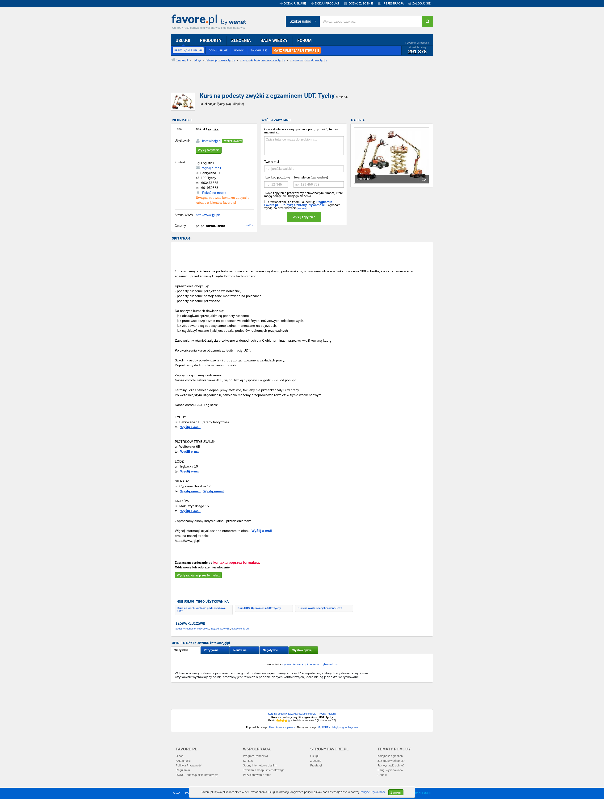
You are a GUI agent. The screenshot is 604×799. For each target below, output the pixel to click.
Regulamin (183, 770)
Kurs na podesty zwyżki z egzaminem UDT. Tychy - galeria (302, 713)
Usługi (314, 756)
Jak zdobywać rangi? (391, 760)
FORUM (304, 40)
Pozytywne (211, 650)
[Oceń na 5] (289, 720)
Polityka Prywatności (189, 765)
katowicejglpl (211, 141)
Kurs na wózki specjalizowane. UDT (320, 608)
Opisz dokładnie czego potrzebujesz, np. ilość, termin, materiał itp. (301, 131)
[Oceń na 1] (277, 720)
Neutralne (240, 650)
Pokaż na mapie (214, 193)
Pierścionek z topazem (282, 727)
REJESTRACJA (393, 3)
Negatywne (270, 650)
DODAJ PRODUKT (327, 3)
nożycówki (203, 628)
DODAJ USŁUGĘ (295, 3)
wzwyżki (225, 628)
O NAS (176, 793)
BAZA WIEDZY (274, 40)
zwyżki (215, 628)
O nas (179, 756)
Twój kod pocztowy (277, 177)
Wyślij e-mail (211, 168)
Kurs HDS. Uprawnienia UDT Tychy (259, 608)
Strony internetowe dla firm (260, 765)
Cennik (382, 775)
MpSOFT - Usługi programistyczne (338, 727)
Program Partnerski (255, 756)
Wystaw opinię (302, 650)
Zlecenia (315, 760)
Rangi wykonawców (390, 770)
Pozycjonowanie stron (257, 775)
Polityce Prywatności (373, 792)
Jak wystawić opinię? (391, 765)
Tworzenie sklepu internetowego (264, 770)
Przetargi (316, 765)
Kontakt (248, 760)
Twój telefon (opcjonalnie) (311, 177)
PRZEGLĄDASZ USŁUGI (188, 50)
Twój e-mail (272, 161)
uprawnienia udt (240, 628)
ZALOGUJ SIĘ (421, 3)
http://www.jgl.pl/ (208, 215)
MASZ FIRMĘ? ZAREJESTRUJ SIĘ (296, 50)
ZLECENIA (241, 40)
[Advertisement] (285, 81)
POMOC (239, 50)
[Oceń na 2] (280, 720)
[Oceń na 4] (286, 720)
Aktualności (183, 760)
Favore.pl (210, 20)
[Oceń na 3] (283, 720)
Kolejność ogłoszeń (390, 756)
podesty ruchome (186, 628)
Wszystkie (181, 650)
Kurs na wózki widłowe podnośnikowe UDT (201, 610)
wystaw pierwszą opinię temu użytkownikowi (309, 664)
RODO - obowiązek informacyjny (197, 775)
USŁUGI (183, 40)
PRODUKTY (211, 40)
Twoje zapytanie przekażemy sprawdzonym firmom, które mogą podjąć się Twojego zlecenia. (303, 194)
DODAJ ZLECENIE (361, 3)
